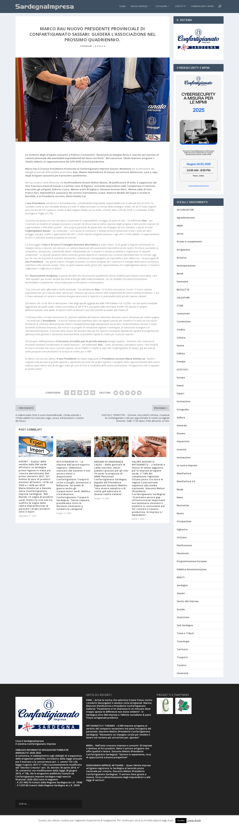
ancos (180, 233)
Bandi (180, 273)
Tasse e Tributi (185, 633)
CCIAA (180, 305)
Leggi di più (194, 820)
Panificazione (184, 545)
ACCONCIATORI (185, 209)
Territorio (182, 649)
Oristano (182, 537)
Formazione (183, 401)
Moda (180, 489)
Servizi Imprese (139, 6)
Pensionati (183, 553)
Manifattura (184, 473)
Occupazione (184, 521)
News (180, 497)
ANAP (180, 225)
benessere (182, 281)
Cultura (181, 337)
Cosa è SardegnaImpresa (29, 740)
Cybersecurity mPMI (202, 6)
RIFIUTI (181, 577)
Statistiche (183, 617)
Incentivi (181, 449)
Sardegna (182, 585)
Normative (183, 505)
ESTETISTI (182, 369)
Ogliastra (182, 529)
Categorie (161, 6)
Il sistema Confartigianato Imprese (35, 743)
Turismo (181, 665)
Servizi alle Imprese (188, 601)
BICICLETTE (183, 289)
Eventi (180, 385)
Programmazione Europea (192, 561)
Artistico (181, 257)
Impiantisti (183, 441)
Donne (180, 345)
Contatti (180, 6)
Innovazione (184, 457)
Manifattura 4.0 (186, 481)
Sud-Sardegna (185, 625)
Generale (182, 425)
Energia (181, 361)
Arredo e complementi (189, 241)
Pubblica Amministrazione (192, 569)
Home (122, 6)
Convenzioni (184, 321)
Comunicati (86, 45)
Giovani (181, 433)
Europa (181, 377)
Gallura (181, 417)
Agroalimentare (186, 217)
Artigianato (183, 249)
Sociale (181, 609)
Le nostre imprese (187, 465)
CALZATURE (183, 297)
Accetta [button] (181, 820)
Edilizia (181, 353)
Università (182, 673)
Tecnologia (183, 641)
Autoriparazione (186, 265)
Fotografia (183, 409)
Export (180, 393)
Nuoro (180, 513)
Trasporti (182, 657)
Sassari (181, 593)
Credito (181, 329)
